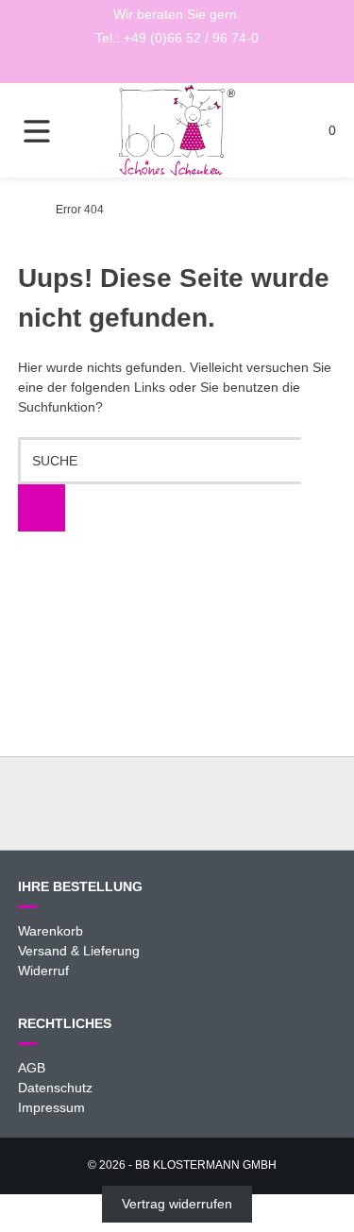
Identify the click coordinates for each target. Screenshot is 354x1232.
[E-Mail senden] (177, 66)
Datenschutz (55, 1087)
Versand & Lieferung (79, 950)
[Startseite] (177, 130)
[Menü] (50, 130)
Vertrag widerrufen (177, 1203)
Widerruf (43, 970)
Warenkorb (50, 930)
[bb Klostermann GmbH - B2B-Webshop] (23, 209)
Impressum (51, 1107)
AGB (31, 1067)
